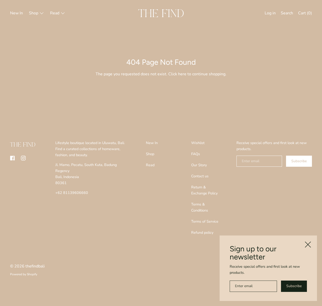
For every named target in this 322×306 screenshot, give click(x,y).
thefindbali (35, 266)
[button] (287, 14)
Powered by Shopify (23, 274)
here (182, 74)
